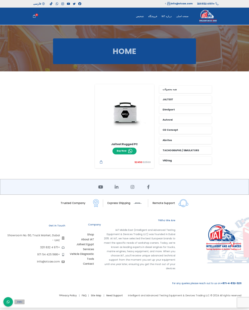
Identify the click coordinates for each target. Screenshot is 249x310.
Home (124, 51)
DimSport (169, 109)
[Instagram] (132, 187)
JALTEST (168, 99)
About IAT (87, 239)
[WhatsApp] (57, 3)
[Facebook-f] (148, 187)
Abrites (167, 140)
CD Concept (170, 130)
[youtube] (68, 3)
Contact (88, 264)
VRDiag (167, 160)
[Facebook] (80, 3)
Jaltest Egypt (85, 244)
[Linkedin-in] (116, 187)
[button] (8, 302)
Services (88, 249)
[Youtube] (101, 187)
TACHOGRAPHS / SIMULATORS (181, 150)
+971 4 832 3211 (206, 3)
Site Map (96, 295)
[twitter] (74, 3)
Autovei (168, 119)
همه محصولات (170, 89)
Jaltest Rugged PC (124, 144)
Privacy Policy (69, 295)
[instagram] (63, 3)
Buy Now (122, 150)
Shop (90, 234)
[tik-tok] (51, 3)
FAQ (84, 295)
